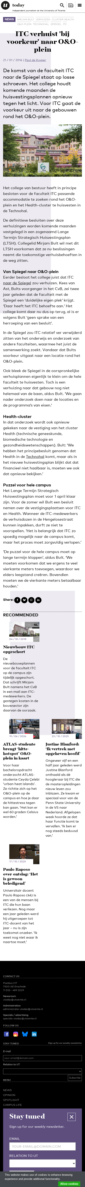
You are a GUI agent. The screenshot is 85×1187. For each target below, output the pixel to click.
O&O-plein (24, 24)
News (9, 19)
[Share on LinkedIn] (38, 600)
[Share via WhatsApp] (31, 600)
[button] (71, 1117)
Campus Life (12, 1104)
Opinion (9, 1095)
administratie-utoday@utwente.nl (23, 1009)
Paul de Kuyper (35, 60)
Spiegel (56, 24)
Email (14, 1139)
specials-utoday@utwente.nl (20, 1018)
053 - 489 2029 (15, 990)
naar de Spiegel (17, 283)
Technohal (41, 24)
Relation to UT (11, 1064)
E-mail (7, 1051)
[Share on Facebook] (17, 600)
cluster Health (63, 19)
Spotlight (11, 1100)
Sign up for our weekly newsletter (65, 1043)
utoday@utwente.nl (14, 999)
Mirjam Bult (25, 19)
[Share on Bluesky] (24, 600)
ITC (65, 24)
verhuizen (43, 19)
